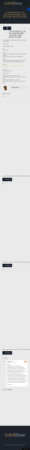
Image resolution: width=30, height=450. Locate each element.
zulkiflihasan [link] (15, 87)
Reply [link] (25, 361)
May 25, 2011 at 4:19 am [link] (12, 363)
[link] (28, 1)
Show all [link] (25, 28)
